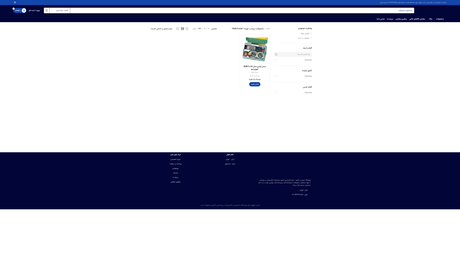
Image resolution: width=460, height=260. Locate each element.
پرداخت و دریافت (175, 164)
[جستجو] (46, 10)
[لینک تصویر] (284, 164)
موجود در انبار (303, 38)
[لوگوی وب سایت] (432, 10)
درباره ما (175, 177)
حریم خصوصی (175, 159)
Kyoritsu (254, 72)
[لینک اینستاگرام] (15, 2)
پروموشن (175, 168)
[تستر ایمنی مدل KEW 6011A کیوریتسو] (254, 49)
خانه (268, 28)
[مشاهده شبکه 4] (182, 29)
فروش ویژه (305, 33)
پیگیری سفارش (176, 182)
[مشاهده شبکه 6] (177, 29)
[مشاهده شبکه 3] (187, 29)
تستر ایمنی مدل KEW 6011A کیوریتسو (255, 68)
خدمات (175, 173)
